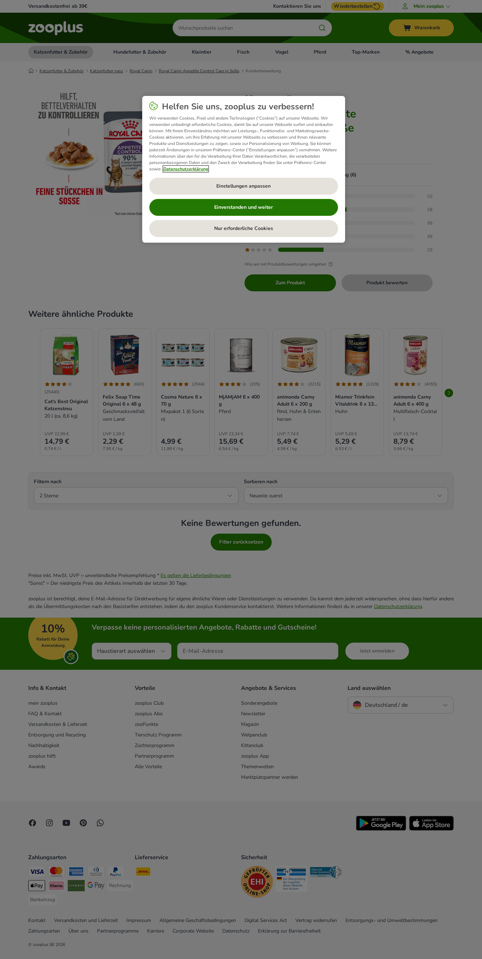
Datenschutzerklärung (185, 169)
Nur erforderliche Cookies (243, 228)
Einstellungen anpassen (243, 186)
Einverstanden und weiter (243, 207)
